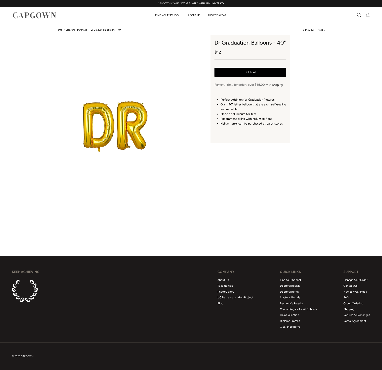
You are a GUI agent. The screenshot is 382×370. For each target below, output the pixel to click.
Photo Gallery (225, 291)
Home (59, 29)
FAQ (346, 297)
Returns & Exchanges (356, 315)
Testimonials (225, 285)
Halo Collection (289, 315)
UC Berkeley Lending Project (235, 297)
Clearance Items (290, 326)
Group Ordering (353, 303)
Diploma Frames (290, 321)
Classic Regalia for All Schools (298, 309)
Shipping (348, 309)
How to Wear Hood (355, 291)
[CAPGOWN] (34, 15)
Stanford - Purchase (76, 29)
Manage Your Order (355, 280)
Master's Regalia (290, 297)
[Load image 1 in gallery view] (116, 126)
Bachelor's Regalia (291, 303)
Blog (220, 303)
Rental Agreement (354, 321)
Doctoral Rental (289, 291)
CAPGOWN (27, 356)
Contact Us (350, 285)
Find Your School (167, 15)
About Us (194, 15)
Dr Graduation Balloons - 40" (106, 29)
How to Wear (217, 15)
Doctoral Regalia (290, 285)
